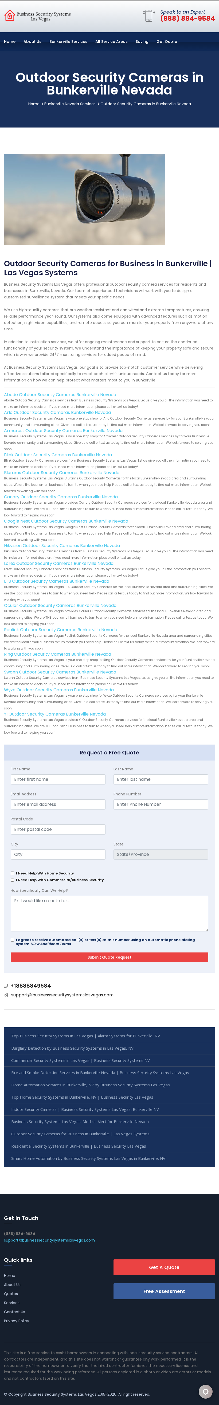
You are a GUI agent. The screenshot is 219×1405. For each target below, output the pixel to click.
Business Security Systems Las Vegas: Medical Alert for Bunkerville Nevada (80, 1121)
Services (11, 1302)
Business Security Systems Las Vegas (62, 1394)
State (119, 844)
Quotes (11, 1293)
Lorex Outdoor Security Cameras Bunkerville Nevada (59, 563)
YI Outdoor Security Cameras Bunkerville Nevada (55, 714)
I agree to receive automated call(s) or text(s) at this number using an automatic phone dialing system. (105, 942)
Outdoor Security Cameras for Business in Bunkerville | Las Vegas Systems (80, 1133)
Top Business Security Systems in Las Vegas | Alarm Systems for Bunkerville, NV (85, 1035)
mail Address (23, 794)
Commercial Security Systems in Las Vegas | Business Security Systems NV (80, 1060)
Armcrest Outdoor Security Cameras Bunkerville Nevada (63, 431)
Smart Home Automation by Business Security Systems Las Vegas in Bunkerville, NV (88, 1158)
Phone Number (127, 794)
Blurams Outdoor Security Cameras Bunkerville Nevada (61, 473)
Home (9, 41)
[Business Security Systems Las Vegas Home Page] (37, 15)
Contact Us (14, 1311)
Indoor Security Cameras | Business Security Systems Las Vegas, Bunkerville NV (85, 1109)
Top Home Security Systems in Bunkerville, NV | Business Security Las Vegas (82, 1097)
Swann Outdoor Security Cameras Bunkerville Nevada (60, 672)
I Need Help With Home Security (45, 873)
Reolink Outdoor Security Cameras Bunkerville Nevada (60, 630)
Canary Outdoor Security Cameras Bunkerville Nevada (61, 497)
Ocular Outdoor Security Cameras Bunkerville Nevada (60, 605)
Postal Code (22, 819)
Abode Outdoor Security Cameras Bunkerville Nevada (60, 395)
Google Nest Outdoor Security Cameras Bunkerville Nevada (66, 521)
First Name (20, 769)
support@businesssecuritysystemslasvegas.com (62, 995)
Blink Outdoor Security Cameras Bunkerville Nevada (58, 455)
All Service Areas (111, 41)
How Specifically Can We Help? (39, 890)
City (14, 844)
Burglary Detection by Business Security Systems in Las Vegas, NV (72, 1048)
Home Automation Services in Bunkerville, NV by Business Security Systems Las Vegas (90, 1084)
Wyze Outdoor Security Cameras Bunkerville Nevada (59, 690)
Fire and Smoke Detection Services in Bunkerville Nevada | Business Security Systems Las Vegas (100, 1072)
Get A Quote (164, 1267)
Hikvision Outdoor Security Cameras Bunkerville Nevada (62, 546)
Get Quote (167, 41)
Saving (142, 41)
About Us (32, 41)
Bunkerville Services (68, 41)
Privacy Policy (16, 1321)
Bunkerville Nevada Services (70, 103)
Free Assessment (164, 1291)
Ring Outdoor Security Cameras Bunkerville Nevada (57, 654)
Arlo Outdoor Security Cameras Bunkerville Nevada (57, 412)
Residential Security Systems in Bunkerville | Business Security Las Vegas (78, 1146)
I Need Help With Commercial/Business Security (60, 880)
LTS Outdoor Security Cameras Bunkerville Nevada (56, 581)
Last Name (123, 769)
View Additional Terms (51, 943)
